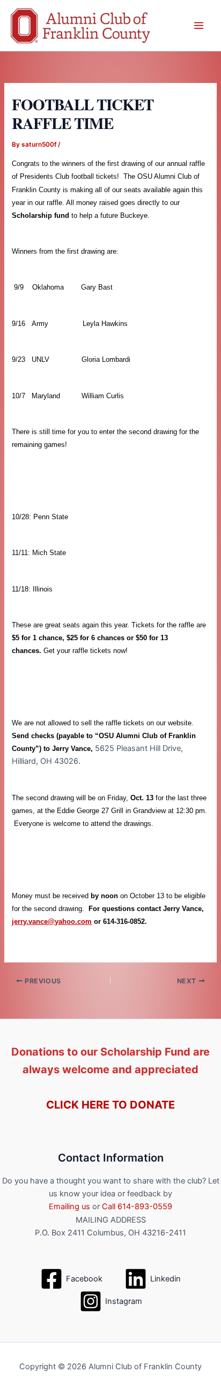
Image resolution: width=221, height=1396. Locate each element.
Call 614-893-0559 (137, 1206)
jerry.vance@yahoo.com (52, 921)
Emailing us (69, 1206)
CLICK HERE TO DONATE (110, 1104)
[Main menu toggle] (198, 25)
